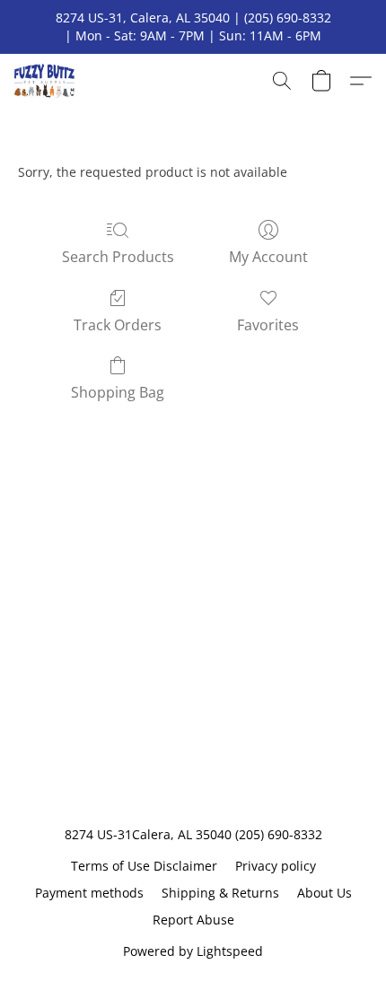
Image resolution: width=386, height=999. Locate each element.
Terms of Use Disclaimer (144, 865)
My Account (268, 257)
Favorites (268, 325)
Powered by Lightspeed (193, 951)
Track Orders (118, 325)
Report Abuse (193, 919)
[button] (46, 81)
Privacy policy (275, 865)
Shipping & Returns (220, 892)
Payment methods (89, 892)
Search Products (118, 257)
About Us (324, 892)
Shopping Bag (117, 392)
